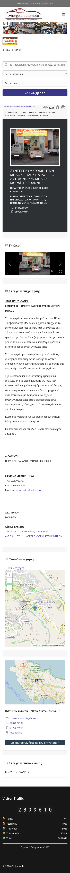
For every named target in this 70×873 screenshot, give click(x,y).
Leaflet (34, 645)
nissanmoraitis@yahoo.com (27, 490)
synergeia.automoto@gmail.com (36, 3)
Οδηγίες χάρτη (16, 568)
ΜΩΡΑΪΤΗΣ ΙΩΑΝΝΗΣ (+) (19, 771)
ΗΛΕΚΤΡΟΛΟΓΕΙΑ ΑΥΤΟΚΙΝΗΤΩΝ (27, 199)
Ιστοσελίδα (16, 732)
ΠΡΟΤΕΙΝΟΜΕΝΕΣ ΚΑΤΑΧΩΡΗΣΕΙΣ (28, 202)
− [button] (10, 580)
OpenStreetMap (47, 645)
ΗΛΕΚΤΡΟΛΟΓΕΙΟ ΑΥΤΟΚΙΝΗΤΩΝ (43, 536)
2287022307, (12, 531)
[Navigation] (63, 14)
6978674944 (21, 211)
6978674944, (28, 531)
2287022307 (21, 208)
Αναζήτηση (36, 93)
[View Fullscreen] (9, 587)
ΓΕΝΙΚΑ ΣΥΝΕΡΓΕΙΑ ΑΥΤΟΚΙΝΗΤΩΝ (19, 106)
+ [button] (10, 575)
